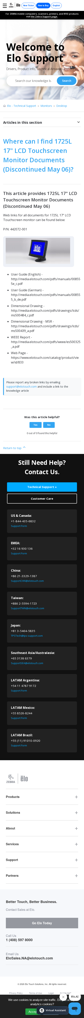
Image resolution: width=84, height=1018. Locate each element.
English (56, 5)
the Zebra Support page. (44, 16)
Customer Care (42, 498)
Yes (36, 425)
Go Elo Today (42, 923)
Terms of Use (35, 992)
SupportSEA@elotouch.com (27, 663)
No (49, 425)
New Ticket (28, 5)
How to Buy (43, 5)
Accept (33, 1011)
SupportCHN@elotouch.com (27, 581)
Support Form (19, 526)
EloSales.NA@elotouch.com (29, 958)
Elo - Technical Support (21, 106)
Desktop (61, 106)
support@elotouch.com (21, 386)
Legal (51, 992)
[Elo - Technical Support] (15, 5)
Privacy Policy (16, 992)
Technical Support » (42, 487)
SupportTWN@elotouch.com (27, 608)
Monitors (46, 106)
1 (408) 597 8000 (19, 940)
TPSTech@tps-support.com (27, 635)
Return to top (12, 448)
